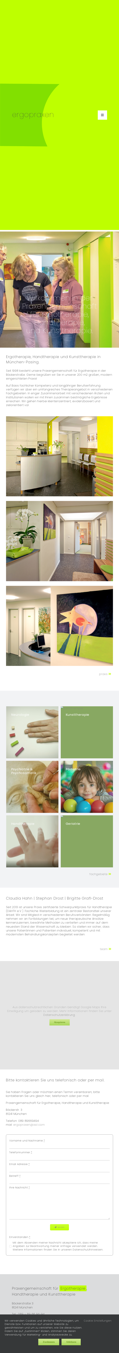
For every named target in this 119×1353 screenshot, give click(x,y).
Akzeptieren (59, 1022)
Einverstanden (19, 1237)
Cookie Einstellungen (98, 1320)
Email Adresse (19, 1164)
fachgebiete (98, 874)
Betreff (15, 1176)
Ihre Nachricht (19, 1187)
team (104, 949)
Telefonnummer (20, 1152)
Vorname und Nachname (27, 1140)
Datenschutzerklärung (59, 1015)
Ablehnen (71, 1342)
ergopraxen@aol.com (29, 1125)
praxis (103, 674)
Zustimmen (49, 1342)
